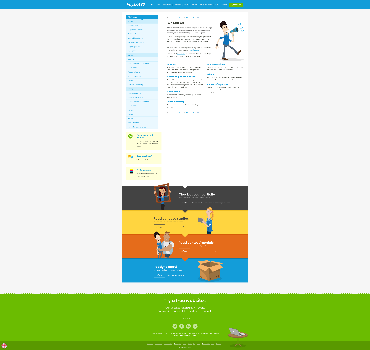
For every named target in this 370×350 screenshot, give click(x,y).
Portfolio (194, 5)
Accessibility (168, 344)
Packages (177, 5)
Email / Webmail (133, 123)
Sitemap (150, 344)
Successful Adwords (135, 97)
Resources (158, 344)
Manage (131, 89)
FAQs (216, 5)
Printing (130, 80)
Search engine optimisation (138, 63)
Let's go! (184, 203)
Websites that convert (136, 42)
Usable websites (134, 34)
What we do (167, 5)
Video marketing (134, 72)
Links (198, 344)
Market (130, 55)
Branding (131, 110)
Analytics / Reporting (135, 85)
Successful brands (135, 25)
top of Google (194, 50)
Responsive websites (135, 30)
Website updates (134, 93)
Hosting (130, 118)
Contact (224, 5)
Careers (218, 344)
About (158, 5)
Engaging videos (134, 51)
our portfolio (181, 54)
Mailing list (191, 344)
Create (130, 21)
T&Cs (184, 344)
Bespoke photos (134, 47)
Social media (132, 68)
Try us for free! (236, 5)
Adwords (131, 59)
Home (181, 18)
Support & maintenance (137, 127)
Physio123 (182, 347)
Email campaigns (134, 76)
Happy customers (206, 5)
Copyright (177, 344)
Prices (186, 5)
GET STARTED (185, 318)
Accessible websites (135, 38)
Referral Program (208, 344)
